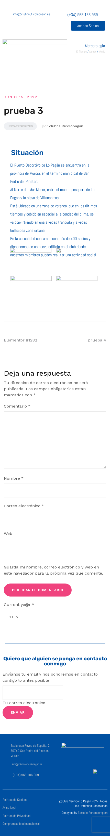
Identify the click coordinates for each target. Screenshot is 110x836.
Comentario (17, 406)
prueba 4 (97, 340)
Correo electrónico (24, 505)
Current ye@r (19, 604)
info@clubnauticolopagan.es (27, 764)
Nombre (14, 478)
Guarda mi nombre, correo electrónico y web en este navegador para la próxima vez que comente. (53, 570)
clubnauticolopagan (66, 126)
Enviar (18, 712)
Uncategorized (20, 126)
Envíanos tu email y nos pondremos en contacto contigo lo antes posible (50, 677)
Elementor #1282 (20, 340)
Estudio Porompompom (92, 812)
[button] (88, 26)
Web (8, 533)
